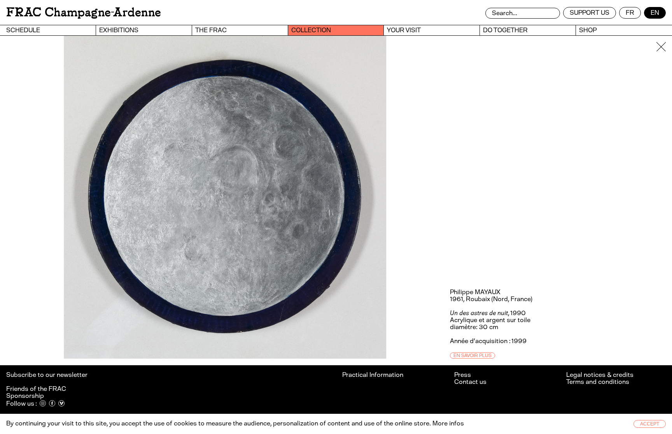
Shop (588, 30)
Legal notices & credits (600, 374)
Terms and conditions (597, 381)
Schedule (23, 30)
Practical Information (372, 374)
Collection (311, 30)
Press (462, 374)
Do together (505, 30)
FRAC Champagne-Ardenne (83, 12)
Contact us (470, 381)
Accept (649, 424)
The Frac (211, 30)
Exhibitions (118, 30)
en (655, 12)
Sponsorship (25, 395)
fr (630, 12)
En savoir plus (472, 355)
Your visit (404, 30)
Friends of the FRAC (36, 388)
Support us (589, 12)
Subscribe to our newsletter (47, 374)
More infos (448, 423)
